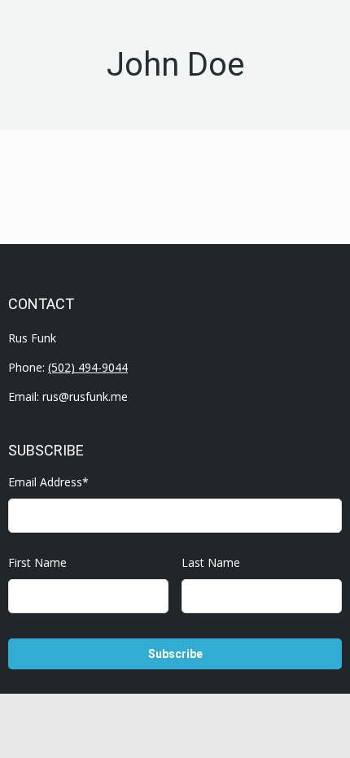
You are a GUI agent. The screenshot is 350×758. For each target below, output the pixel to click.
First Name (37, 562)
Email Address (48, 482)
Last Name (211, 562)
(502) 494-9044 (88, 367)
